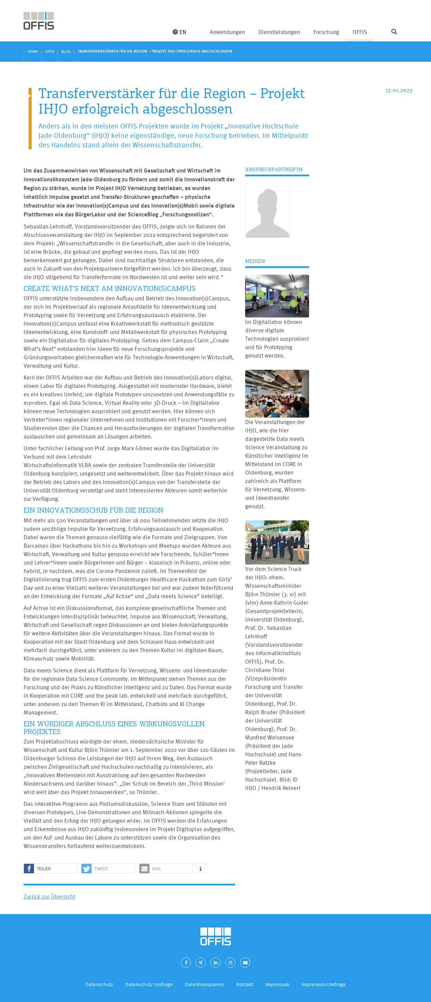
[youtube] (245, 963)
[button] (50, 869)
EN (182, 32)
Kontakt (244, 984)
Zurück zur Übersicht (49, 896)
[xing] (201, 963)
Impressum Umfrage (324, 984)
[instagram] (230, 963)
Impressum (277, 984)
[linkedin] (215, 963)
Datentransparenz (204, 984)
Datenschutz (99, 984)
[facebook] (186, 963)
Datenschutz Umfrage (149, 984)
